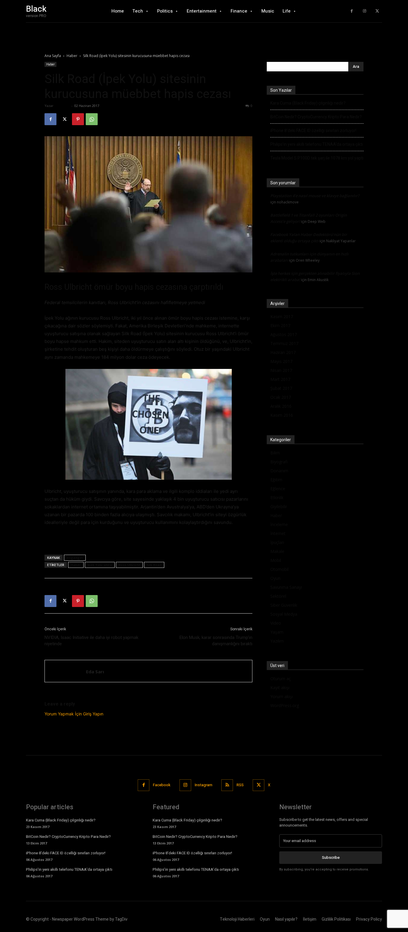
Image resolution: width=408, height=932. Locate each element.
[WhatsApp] (92, 119)
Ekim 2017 (280, 325)
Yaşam (276, 632)
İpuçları (277, 542)
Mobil (275, 560)
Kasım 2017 (281, 316)
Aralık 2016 (281, 406)
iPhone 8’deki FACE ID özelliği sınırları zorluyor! (313, 130)
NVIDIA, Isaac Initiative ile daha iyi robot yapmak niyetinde (91, 640)
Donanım (279, 470)
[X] (377, 11)
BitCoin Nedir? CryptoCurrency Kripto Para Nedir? (316, 116)
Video (275, 623)
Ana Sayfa (53, 55)
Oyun (275, 578)
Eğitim (276, 479)
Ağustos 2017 (283, 334)
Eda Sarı (62, 105)
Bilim (275, 453)
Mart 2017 (280, 379)
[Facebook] (352, 11)
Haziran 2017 (283, 352)
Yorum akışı (281, 696)
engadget (75, 557)
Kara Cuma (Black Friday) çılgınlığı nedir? (308, 103)
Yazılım (277, 641)
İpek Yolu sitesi (100, 564)
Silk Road (154, 564)
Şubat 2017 (281, 388)
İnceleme (279, 524)
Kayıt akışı (279, 687)
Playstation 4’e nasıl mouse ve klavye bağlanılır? (314, 195)
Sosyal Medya (283, 614)
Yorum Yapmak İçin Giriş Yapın (74, 713)
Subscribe (331, 857)
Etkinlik (276, 497)
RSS (240, 785)
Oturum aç (280, 678)
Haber (72, 55)
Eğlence (277, 488)
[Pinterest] (78, 119)
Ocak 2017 (280, 397)
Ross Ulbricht (129, 564)
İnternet (278, 533)
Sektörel (278, 596)
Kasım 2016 (281, 415)
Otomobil (279, 569)
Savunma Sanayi (286, 587)
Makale (277, 551)
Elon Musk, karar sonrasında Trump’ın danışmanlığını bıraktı (216, 640)
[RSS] (227, 785)
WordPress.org (284, 705)
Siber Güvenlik (283, 605)
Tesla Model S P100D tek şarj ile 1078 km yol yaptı (316, 158)
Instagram (203, 785)
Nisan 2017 (281, 370)
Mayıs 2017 (281, 361)
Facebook (162, 785)
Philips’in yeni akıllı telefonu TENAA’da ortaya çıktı (316, 144)
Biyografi (279, 462)
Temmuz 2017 (284, 343)
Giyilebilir (278, 506)
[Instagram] (364, 11)
